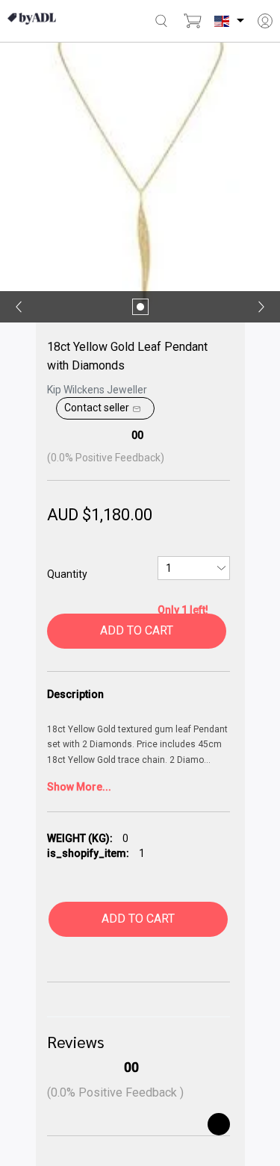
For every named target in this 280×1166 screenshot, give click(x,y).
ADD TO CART (136, 630)
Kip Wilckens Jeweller (97, 390)
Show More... (79, 787)
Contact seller (96, 408)
